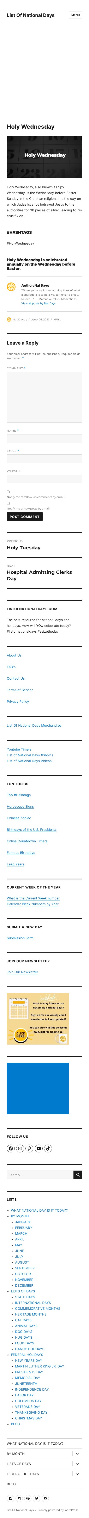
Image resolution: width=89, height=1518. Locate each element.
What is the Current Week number (33, 898)
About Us (14, 655)
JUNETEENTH (26, 1383)
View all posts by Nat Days (38, 303)
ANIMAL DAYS (26, 1326)
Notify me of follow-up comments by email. (36, 497)
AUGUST (22, 1262)
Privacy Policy (18, 701)
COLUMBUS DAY (28, 1401)
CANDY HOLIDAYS (29, 1349)
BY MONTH (20, 1216)
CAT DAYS (23, 1320)
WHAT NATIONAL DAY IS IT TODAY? (39, 1210)
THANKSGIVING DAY (31, 1412)
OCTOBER (23, 1274)
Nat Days (19, 319)
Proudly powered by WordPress (58, 1510)
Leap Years (15, 864)
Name (13, 430)
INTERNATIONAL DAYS (33, 1303)
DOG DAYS (23, 1332)
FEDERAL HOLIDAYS (27, 1355)
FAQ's (11, 667)
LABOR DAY (24, 1395)
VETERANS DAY (27, 1407)
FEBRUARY (23, 1228)
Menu (75, 15)
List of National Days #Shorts (30, 755)
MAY (18, 1245)
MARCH (21, 1233)
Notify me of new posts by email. (28, 508)
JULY (19, 1256)
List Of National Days (31, 15)
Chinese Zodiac (19, 818)
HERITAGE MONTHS (31, 1314)
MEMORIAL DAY (27, 1378)
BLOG (15, 1424)
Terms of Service (20, 690)
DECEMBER (24, 1285)
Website (14, 471)
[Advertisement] (44, 76)
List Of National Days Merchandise (34, 725)
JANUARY (23, 1222)
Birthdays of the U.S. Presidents (32, 829)
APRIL (57, 319)
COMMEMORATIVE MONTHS (37, 1308)
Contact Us (16, 678)
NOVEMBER (24, 1280)
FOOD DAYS (24, 1343)
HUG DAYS (23, 1337)
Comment (16, 368)
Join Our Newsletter (22, 972)
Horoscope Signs (20, 806)
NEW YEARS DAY (28, 1360)
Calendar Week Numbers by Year (33, 904)
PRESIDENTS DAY (29, 1372)
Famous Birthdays (21, 853)
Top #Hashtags (19, 795)
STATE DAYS (25, 1297)
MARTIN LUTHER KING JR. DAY (39, 1366)
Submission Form (20, 938)
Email (13, 451)
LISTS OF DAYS (23, 1291)
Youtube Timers (19, 749)
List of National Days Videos (29, 761)
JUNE (19, 1251)
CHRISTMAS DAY (28, 1418)
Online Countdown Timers (27, 841)
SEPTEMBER (25, 1268)
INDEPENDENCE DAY (32, 1389)
